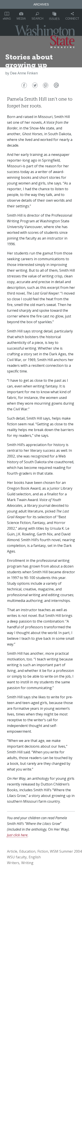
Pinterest (45, 86)
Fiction (42, 851)
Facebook (23, 86)
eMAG (7, 18)
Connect (72, 18)
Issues (54, 18)
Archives (41, 4)
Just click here (17, 835)
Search (37, 18)
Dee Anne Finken (24, 73)
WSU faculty (17, 857)
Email (55, 86)
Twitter (34, 86)
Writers (13, 862)
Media (21, 18)
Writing (27, 862)
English (35, 857)
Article (12, 851)
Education (27, 851)
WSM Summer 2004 (66, 851)
